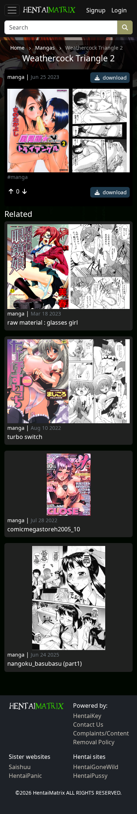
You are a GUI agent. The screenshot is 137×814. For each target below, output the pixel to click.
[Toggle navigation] (12, 10)
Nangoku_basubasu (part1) (44, 663)
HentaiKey (87, 716)
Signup (96, 10)
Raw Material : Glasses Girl (42, 322)
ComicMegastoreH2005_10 (43, 529)
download (114, 77)
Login (119, 10)
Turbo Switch (24, 436)
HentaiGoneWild (95, 767)
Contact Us (88, 725)
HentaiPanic (25, 776)
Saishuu (20, 767)
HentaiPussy (90, 776)
